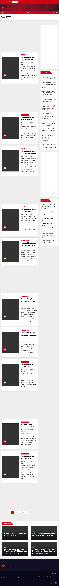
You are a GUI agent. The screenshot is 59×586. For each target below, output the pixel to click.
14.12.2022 (25, 369)
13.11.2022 (24, 429)
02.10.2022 (25, 461)
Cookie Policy (55, 573)
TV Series (23, 54)
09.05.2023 (25, 303)
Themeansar (3, 579)
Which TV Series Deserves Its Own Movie (15, 535)
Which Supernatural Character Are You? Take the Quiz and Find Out (48, 115)
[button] (54, 12)
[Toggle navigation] (28, 12)
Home (44, 573)
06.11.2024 (24, 62)
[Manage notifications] (55, 583)
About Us (49, 573)
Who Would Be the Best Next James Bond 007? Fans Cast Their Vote (48, 137)
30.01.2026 (35, 553)
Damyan (32, 156)
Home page (55, 576)
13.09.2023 (25, 214)
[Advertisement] (19, 37)
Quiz (33, 531)
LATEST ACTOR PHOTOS (52, 580)
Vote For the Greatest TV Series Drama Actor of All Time (48, 123)
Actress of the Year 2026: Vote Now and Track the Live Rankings (48, 146)
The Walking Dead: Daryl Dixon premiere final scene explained (29, 153)
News (22, 240)
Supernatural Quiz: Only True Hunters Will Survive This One (48, 93)
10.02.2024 (25, 122)
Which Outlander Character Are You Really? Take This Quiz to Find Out (49, 84)
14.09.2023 (25, 156)
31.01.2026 (7, 553)
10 (23, 512)
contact (53, 223)
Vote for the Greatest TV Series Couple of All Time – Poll (49, 130)
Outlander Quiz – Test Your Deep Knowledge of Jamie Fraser (49, 99)
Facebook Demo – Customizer (45, 576)
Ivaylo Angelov (15, 553)
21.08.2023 (25, 248)
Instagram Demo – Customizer (39, 580)
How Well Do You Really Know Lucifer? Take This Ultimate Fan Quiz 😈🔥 (48, 106)
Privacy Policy (49, 583)
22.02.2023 (25, 337)
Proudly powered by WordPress (7, 577)
